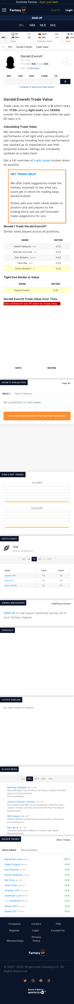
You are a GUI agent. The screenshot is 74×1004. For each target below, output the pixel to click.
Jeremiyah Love (13, 895)
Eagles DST (10, 911)
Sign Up (37, 17)
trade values (42, 160)
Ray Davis (9, 880)
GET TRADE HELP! (23, 174)
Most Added (9, 850)
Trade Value (42, 47)
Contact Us (57, 930)
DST (49, 559)
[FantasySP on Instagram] (33, 981)
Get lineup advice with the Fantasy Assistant (37, 416)
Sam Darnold (11, 869)
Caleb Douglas (12, 864)
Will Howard (13, 816)
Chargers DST (12, 890)
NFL (21, 25)
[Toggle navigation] (4, 9)
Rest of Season (23, 393)
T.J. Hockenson (12, 900)
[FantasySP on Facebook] (41, 981)
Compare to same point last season (37, 87)
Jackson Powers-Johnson (21, 801)
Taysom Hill (9, 575)
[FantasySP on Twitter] (25, 981)
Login (69, 10)
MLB (43, 25)
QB (23, 559)
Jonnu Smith (10, 585)
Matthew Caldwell (16, 787)
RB (28, 559)
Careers (36, 923)
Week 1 (6, 393)
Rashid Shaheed (13, 874)
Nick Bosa (12, 827)
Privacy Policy (36, 938)
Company (14, 923)
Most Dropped (29, 850)
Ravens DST (10, 906)
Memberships (15, 940)
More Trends (63, 840)
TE (34, 559)
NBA (32, 25)
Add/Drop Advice (61, 603)
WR (39, 559)
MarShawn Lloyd (13, 859)
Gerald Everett (24, 47)
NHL (53, 25)
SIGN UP (9, 613)
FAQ (58, 923)
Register (14, 930)
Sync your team (49, 1)
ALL (23, 778)
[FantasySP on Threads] (49, 981)
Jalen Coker (10, 885)
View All (66, 383)
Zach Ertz (8, 580)
